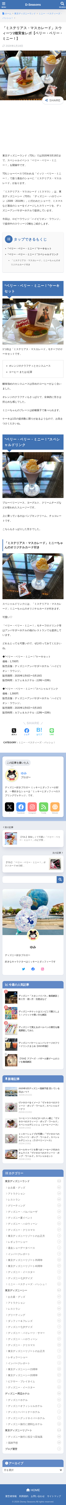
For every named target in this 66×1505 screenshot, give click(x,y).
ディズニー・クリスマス (34, 1230)
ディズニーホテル (34, 1400)
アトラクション (34, 1193)
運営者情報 (11, 1496)
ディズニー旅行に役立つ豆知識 (34, 1436)
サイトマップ (54, 1496)
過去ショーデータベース (34, 1248)
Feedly (43, 813)
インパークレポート (34, 1254)
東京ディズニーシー (33, 1290)
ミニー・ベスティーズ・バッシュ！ (37, 742)
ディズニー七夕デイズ (34, 1278)
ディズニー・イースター (34, 1272)
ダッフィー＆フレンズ (34, 1321)
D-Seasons (33, 4)
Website (55, 813)
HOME (35, 1490)
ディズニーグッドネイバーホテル (34, 1418)
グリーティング (34, 1205)
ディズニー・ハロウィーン (34, 1223)
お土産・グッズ (34, 1187)
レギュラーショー (34, 1242)
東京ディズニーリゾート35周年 (34, 1260)
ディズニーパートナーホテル (34, 1412)
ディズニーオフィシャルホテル (34, 1406)
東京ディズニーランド (33, 1181)
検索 (60, 879)
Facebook (21, 813)
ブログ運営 (32, 1449)
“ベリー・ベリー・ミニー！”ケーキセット (30, 248)
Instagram (32, 813)
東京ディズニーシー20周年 (34, 1375)
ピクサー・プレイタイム (34, 1381)
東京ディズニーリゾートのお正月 (34, 1236)
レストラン (34, 1199)
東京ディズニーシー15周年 (34, 1369)
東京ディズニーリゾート (33, 1430)
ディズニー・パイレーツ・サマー (34, 1333)
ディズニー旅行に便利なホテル (34, 1424)
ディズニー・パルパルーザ (34, 1211)
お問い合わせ (38, 1496)
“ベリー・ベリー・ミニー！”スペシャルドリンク (33, 254)
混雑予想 (34, 1442)
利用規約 (23, 1496)
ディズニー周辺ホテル (32, 1393)
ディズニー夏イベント (34, 1217)
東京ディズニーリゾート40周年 (34, 1266)
